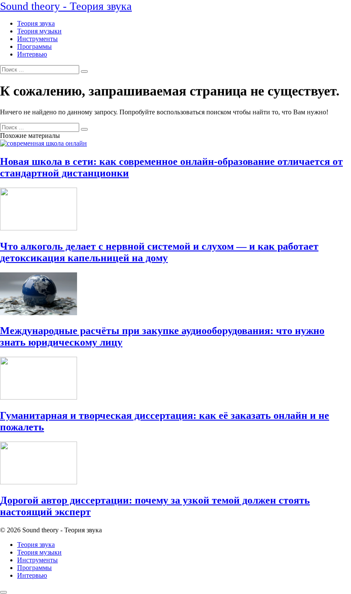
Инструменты (37, 38)
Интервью (32, 54)
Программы (34, 46)
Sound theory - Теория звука (66, 6)
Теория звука (36, 23)
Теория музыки (39, 31)
